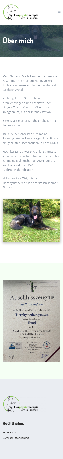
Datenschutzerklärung (16, 438)
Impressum (9, 432)
